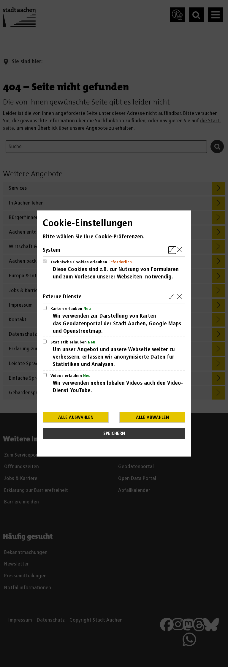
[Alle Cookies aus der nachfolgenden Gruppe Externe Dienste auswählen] (172, 296)
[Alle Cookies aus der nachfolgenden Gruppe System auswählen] (172, 250)
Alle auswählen (76, 417)
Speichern (114, 433)
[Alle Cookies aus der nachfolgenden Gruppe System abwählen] (180, 250)
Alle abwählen (152, 417)
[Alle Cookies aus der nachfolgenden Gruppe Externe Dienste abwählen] (180, 296)
